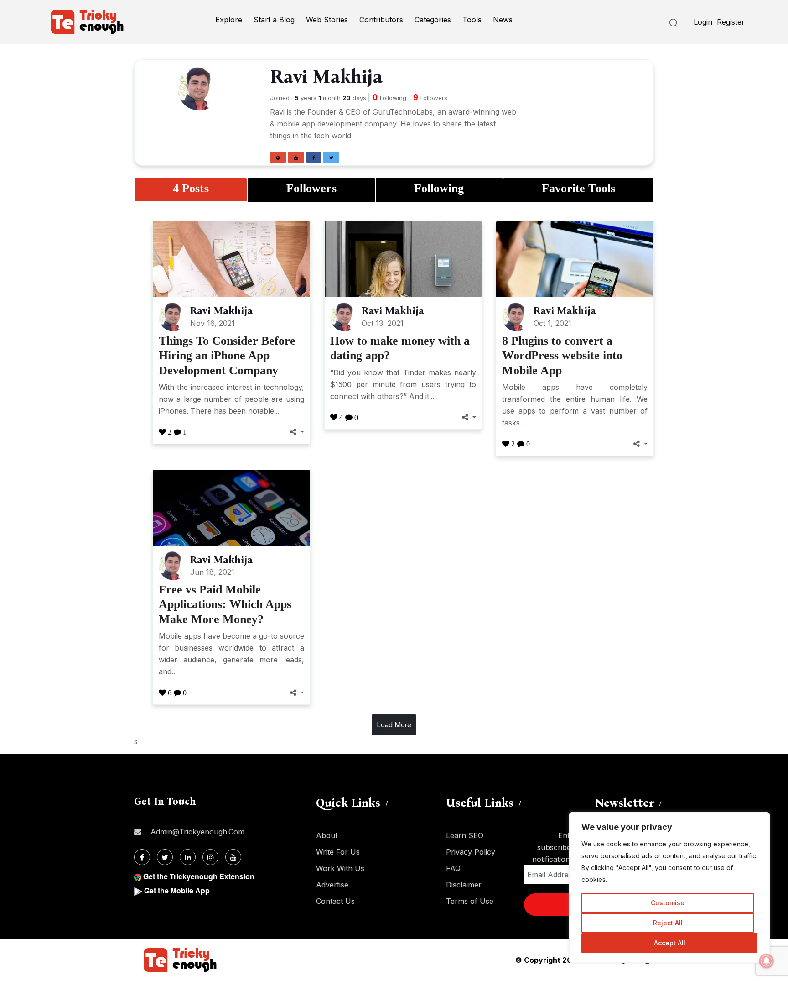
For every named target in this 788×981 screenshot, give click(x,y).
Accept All (669, 943)
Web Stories (327, 19)
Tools (472, 19)
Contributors (381, 19)
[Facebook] (142, 857)
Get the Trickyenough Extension (198, 876)
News (503, 19)
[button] (278, 157)
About (326, 835)
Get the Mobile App (177, 890)
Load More (394, 724)
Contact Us (335, 901)
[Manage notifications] (766, 961)
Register (731, 21)
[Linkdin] (188, 857)
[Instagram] (210, 857)
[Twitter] (165, 857)
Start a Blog (274, 19)
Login (703, 21)
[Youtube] (233, 857)
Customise (667, 903)
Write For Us (338, 851)
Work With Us (340, 868)
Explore (228, 19)
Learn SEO (464, 835)
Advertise (332, 884)
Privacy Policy (470, 851)
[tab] (191, 189)
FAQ (453, 868)
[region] (669, 887)
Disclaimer (464, 884)
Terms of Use (469, 901)
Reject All (668, 923)
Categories (433, 19)
